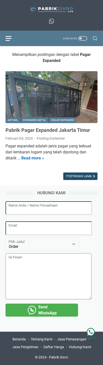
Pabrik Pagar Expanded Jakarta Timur (48, 130)
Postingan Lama (79, 176)
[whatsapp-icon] (51, 21)
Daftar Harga (54, 347)
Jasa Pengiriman (25, 347)
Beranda (19, 339)
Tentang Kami (41, 339)
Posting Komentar (51, 138)
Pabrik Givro (58, 357)
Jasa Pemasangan (71, 339)
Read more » (32, 158)
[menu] (12, 38)
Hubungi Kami (80, 347)
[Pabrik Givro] (52, 9)
